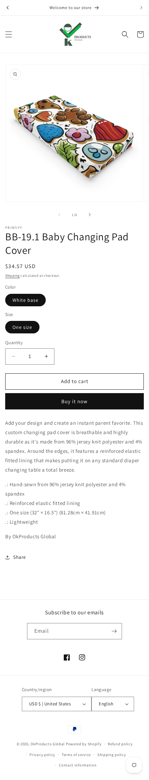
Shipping (12, 275)
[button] (8, 34)
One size (22, 327)
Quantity (14, 343)
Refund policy (120, 743)
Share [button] (19, 557)
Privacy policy (42, 754)
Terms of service (76, 754)
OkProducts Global (47, 743)
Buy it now (74, 401)
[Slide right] (89, 214)
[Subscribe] (114, 631)
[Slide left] (59, 214)
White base (25, 300)
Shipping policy (111, 754)
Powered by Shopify (84, 743)
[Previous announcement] (7, 7)
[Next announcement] (141, 7)
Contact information (77, 765)
